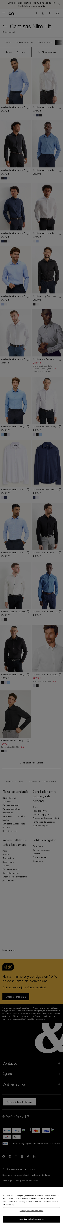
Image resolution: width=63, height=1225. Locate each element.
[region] (31, 1206)
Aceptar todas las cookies (31, 1219)
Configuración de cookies (31, 1210)
